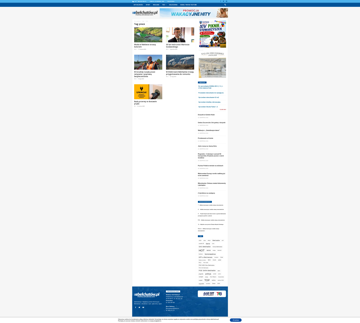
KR (135, 106)
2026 (204, 240)
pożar (219, 273)
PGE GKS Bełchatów (203, 267)
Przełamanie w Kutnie (205, 138)
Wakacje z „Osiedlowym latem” (209, 130)
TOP (207, 280)
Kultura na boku (202, 260)
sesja (206, 277)
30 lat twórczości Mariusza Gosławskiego (177, 45)
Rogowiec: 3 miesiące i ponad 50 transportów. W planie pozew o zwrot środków (211, 156)
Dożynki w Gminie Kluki (206, 115)
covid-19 (201, 243)
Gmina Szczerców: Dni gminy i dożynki (211, 122)
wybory (214, 280)
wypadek (201, 283)
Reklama (156, 5)
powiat (214, 273)
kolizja (214, 250)
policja (208, 274)
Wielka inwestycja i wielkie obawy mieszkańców (211, 205)
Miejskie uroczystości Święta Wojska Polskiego (212, 224)
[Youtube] (226, 1)
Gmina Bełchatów (217, 246)
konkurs (201, 254)
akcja (209, 240)
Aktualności (138, 5)
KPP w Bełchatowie (205, 257)
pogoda (201, 274)
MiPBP (219, 260)
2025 (200, 240)
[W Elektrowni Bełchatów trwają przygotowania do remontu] (180, 62)
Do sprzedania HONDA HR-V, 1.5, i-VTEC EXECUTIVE (210, 87)
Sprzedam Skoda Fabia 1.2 (208, 107)
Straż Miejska (213, 276)
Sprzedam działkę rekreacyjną (209, 102)
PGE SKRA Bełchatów (207, 271)
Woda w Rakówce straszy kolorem (145, 45)
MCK (209, 260)
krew (221, 257)
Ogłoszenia (170, 1)
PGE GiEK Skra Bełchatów (206, 265)
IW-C (135, 49)
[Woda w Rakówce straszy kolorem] (148, 34)
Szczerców (221, 277)
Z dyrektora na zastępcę (206, 193)
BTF (223, 240)
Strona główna (137, 21)
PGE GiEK (205, 262)
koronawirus (210, 254)
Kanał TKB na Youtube (188, 5)
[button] (225, 5)
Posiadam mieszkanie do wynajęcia (211, 93)
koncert (219, 250)
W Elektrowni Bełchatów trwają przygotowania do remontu (180, 73)
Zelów (213, 283)
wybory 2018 (221, 280)
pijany (219, 270)
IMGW (209, 250)
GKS (213, 243)
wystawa (208, 283)
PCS (200, 262)
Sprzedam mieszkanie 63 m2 (208, 97)
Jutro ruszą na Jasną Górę (207, 146)
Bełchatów (216, 240)
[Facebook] (221, 1)
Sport (148, 5)
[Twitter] (223, 1)
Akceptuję (236, 320)
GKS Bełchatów (205, 247)
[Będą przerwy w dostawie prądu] (148, 91)
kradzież (216, 257)
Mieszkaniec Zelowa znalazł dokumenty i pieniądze (212, 184)
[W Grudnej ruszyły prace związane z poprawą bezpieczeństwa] (148, 62)
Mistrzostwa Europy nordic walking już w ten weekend (211, 174)
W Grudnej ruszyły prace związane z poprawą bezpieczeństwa (144, 74)
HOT (202, 250)
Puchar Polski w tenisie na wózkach (210, 165)
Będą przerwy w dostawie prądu (145, 102)
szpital (200, 280)
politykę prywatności (199, 319)
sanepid (201, 276)
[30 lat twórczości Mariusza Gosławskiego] (180, 34)
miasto (214, 260)
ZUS (218, 283)
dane (208, 244)
